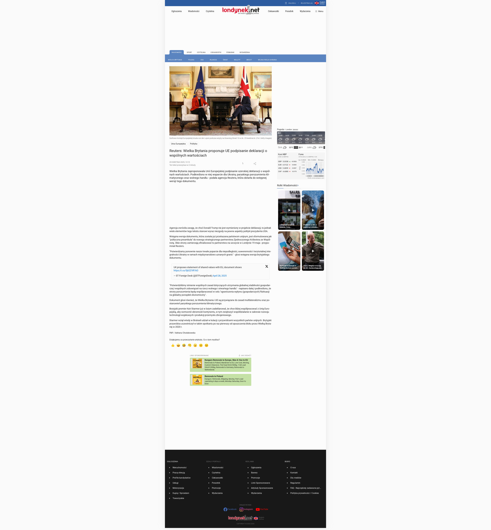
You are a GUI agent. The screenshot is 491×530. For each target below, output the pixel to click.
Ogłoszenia (176, 11)
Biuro (287, 461)
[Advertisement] (245, 26)
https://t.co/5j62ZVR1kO (186, 270)
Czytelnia (210, 11)
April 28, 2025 (220, 275)
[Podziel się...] (255, 163)
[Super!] (178, 345)
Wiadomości (193, 11)
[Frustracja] (206, 345)
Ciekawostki (273, 11)
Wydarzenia (305, 11)
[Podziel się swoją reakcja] (242, 163)
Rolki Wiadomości (287, 185)
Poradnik (289, 11)
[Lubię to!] (173, 345)
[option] (185, 467)
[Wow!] (195, 345)
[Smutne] (201, 345)
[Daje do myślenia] (189, 345)
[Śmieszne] (184, 345)
